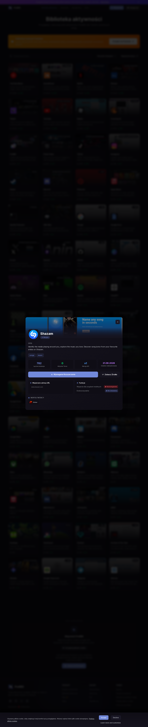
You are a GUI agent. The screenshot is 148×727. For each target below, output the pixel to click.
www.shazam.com (37, 387)
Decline (116, 717)
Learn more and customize (111, 723)
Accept (103, 717)
